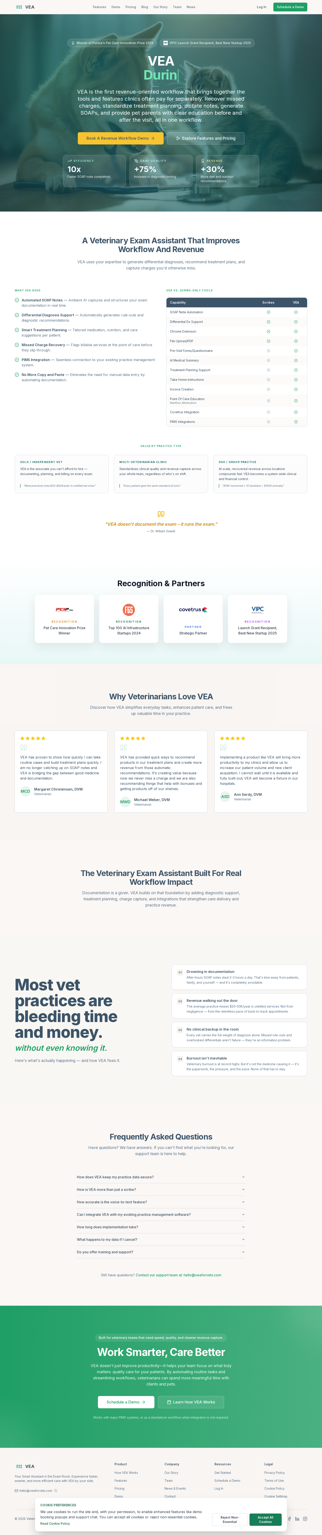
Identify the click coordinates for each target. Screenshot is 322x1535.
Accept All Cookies (265, 1519)
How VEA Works (126, 1472)
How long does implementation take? (107, 1227)
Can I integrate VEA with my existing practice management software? (134, 1214)
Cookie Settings (275, 1496)
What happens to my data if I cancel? (107, 1239)
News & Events (175, 1488)
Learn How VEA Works (194, 1402)
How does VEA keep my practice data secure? (115, 1177)
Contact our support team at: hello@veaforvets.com (178, 1275)
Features (99, 7)
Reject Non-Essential (230, 1519)
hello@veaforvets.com (35, 1490)
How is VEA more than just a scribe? (106, 1189)
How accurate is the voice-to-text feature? (112, 1202)
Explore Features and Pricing (208, 138)
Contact (170, 1496)
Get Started (222, 1472)
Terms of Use (274, 1480)
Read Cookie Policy (55, 1523)
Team (177, 7)
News (191, 7)
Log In (261, 7)
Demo (115, 7)
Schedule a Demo (290, 7)
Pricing (131, 7)
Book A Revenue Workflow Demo (118, 138)
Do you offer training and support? (105, 1252)
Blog (144, 7)
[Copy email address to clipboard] (55, 1490)
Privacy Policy (274, 1472)
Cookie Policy (274, 1488)
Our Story (160, 7)
